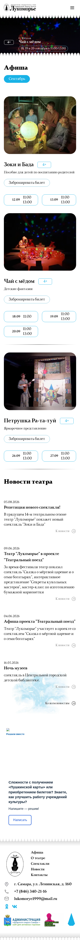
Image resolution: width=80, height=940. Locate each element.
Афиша (37, 852)
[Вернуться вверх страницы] (71, 919)
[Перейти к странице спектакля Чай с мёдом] (40, 242)
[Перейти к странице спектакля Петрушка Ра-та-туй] (40, 381)
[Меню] (72, 8)
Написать (20, 820)
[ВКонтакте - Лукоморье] (14, 907)
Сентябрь (17, 79)
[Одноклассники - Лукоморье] (7, 907)
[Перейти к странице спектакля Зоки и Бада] (40, 125)
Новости (37, 869)
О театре (38, 858)
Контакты (39, 875)
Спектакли (40, 864)
